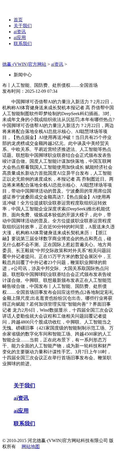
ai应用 (20, 37)
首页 (18, 19)
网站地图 (31, 446)
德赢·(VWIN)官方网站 (24, 64)
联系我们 (23, 43)
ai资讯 (20, 31)
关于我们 (23, 25)
